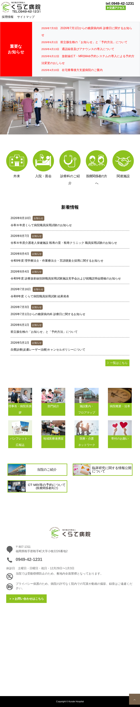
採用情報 (7, 16)
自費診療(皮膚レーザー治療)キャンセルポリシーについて (48, 349)
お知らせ (38, 218)
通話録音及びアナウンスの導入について (88, 49)
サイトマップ (26, 16)
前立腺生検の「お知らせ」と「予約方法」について (93, 42)
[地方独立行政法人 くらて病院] (21, 7)
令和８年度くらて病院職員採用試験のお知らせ (41, 225)
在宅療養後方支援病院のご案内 (82, 70)
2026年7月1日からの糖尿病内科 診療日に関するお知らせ (48, 314)
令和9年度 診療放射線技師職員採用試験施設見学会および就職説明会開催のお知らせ (66, 278)
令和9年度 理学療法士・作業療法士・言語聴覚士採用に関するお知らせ (57, 260)
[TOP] (134, 699)
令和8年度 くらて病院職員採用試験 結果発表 (40, 296)
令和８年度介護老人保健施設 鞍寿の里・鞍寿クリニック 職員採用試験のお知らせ (64, 242)
